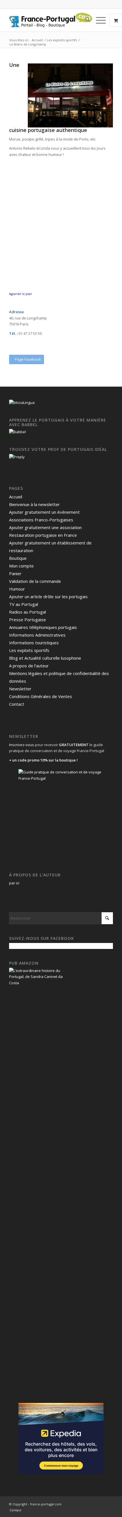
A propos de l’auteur (29, 665)
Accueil (15, 497)
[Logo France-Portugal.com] (50, 20)
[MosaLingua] (22, 402)
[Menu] (98, 20)
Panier (15, 573)
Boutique (18, 558)
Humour (17, 589)
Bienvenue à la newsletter (34, 504)
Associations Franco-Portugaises (41, 520)
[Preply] (17, 456)
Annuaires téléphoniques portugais (43, 627)
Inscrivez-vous (21, 744)
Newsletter (20, 689)
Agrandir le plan (20, 294)
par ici (14, 883)
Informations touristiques (34, 642)
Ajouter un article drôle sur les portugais (48, 596)
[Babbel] (17, 431)
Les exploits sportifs (29, 650)
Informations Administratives (37, 635)
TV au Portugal (23, 604)
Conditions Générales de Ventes (40, 696)
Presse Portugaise (27, 619)
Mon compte (21, 566)
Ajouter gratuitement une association (45, 527)
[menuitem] (84, 20)
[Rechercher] (84, 20)
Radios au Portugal (27, 612)
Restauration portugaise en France (43, 535)
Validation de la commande (35, 581)
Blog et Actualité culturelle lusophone (45, 658)
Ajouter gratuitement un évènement (44, 512)
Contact (16, 704)
